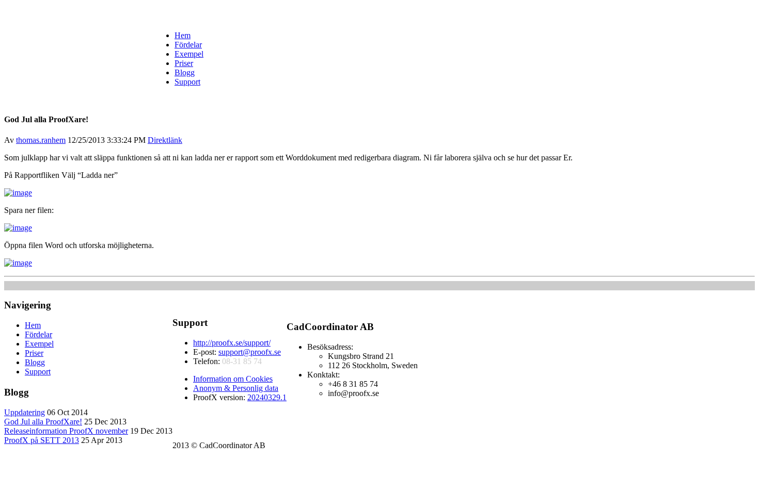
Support (187, 81)
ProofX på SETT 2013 (41, 440)
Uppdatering (24, 412)
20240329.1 (267, 397)
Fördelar (188, 44)
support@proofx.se (249, 352)
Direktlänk (165, 140)
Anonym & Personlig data (235, 388)
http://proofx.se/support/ (232, 342)
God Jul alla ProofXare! (43, 421)
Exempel (189, 54)
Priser (184, 63)
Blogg (185, 72)
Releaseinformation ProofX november (66, 430)
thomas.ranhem (41, 140)
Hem (183, 35)
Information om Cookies (233, 378)
